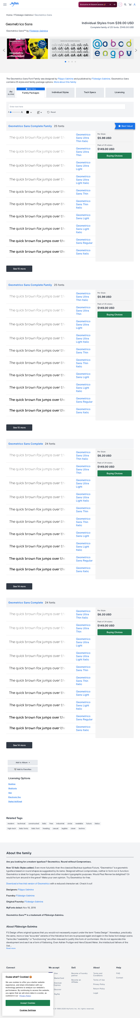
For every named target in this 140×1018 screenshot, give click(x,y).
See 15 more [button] (19, 268)
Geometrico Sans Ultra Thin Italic (83, 138)
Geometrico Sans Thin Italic (83, 204)
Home (9, 15)
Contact (119, 978)
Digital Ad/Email (15, 801)
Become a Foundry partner (79, 974)
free (51, 823)
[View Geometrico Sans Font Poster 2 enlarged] (70, 49)
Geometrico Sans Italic (83, 251)
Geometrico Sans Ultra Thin (83, 152)
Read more (11, 948)
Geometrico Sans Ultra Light (83, 165)
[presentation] (4, 50)
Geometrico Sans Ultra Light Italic (83, 179)
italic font (35, 828)
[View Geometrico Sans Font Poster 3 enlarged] (113, 49)
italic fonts (23, 828)
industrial (60, 823)
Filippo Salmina (65, 78)
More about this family (65, 82)
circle (70, 823)
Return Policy (99, 989)
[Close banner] (110, 4)
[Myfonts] (14, 5)
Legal (95, 993)
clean (73, 828)
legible (65, 828)
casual (55, 828)
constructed (34, 823)
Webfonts (12, 788)
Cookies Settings (28, 1010)
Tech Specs (90, 92)
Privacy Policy (99, 984)
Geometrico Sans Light (83, 216)
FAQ (118, 973)
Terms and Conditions (98, 974)
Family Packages (30, 92)
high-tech (12, 828)
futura (88, 823)
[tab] (65, 61)
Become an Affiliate (76, 981)
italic (44, 823)
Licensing (120, 92)
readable (79, 823)
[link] (130, 4)
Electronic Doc (14, 797)
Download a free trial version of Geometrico (28, 883)
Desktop (11, 784)
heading (46, 828)
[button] (29, 112)
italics (97, 823)
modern (11, 823)
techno (82, 828)
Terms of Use (99, 980)
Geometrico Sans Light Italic (83, 229)
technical (21, 823)
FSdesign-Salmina (23, 15)
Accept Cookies (27, 1003)
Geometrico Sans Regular (84, 241)
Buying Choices (115, 155)
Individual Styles (60, 92)
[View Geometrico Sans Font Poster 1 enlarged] (27, 49)
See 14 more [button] (19, 586)
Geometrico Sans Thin (83, 192)
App (10, 792)
